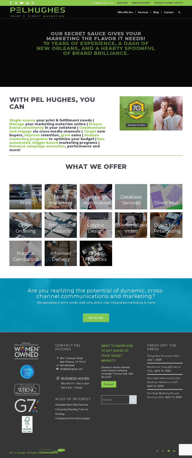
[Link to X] (16, 3)
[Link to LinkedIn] (27, 3)
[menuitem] (123, 3)
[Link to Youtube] (21, 3)
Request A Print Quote (169, 3)
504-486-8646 (67, 365)
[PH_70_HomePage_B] (151, 113)
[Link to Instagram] (33, 3)
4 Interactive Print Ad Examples (72, 418)
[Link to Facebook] (10, 3)
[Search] (179, 12)
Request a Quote (75, 66)
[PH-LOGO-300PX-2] (37, 12)
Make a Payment (141, 3)
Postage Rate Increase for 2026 (164, 355)
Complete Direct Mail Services (71, 404)
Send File (122, 3)
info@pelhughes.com (103, 3)
